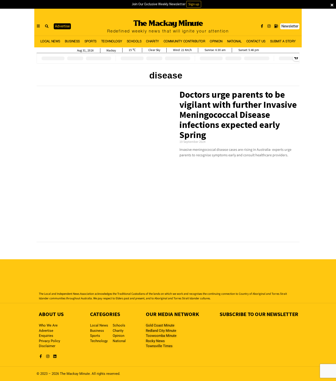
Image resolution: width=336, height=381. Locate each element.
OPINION (216, 41)
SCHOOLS (134, 41)
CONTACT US (256, 41)
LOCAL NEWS (50, 41)
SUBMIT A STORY (283, 41)
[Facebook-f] (262, 26)
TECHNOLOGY (111, 41)
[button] (46, 26)
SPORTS (91, 41)
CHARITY (152, 41)
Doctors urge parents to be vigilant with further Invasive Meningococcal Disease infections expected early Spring (238, 115)
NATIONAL (234, 41)
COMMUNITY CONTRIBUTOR (184, 41)
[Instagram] (269, 26)
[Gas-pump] (276, 26)
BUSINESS (72, 41)
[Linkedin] (55, 356)
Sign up (193, 4)
